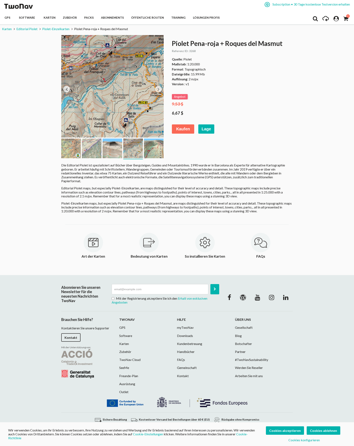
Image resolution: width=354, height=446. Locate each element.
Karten (50, 17)
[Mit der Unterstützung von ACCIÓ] (77, 363)
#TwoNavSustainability (251, 360)
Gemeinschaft (187, 368)
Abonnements (112, 17)
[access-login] (336, 20)
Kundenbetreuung (189, 344)
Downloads (185, 336)
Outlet (123, 392)
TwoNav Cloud (130, 360)
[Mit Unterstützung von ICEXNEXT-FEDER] (177, 402)
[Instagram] (271, 297)
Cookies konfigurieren (304, 440)
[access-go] (325, 20)
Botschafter (243, 344)
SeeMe (124, 368)
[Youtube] (257, 297)
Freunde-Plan (128, 376)
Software (27, 17)
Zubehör (70, 17)
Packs (89, 17)
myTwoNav (185, 327)
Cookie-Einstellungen (148, 434)
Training (178, 17)
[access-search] (315, 20)
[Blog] (243, 297)
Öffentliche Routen (147, 17)
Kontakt (71, 337)
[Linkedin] (285, 297)
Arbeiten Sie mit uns (249, 376)
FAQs (181, 360)
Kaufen (183, 129)
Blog (238, 336)
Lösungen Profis (206, 17)
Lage (206, 129)
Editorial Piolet (26, 29)
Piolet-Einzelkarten (55, 29)
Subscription (311, 4)
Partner (240, 352)
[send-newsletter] (214, 289)
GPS (8, 17)
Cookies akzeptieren (285, 430)
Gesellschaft (244, 327)
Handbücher (186, 352)
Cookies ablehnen (323, 430)
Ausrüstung (127, 384)
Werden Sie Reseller (249, 368)
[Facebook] (229, 297)
